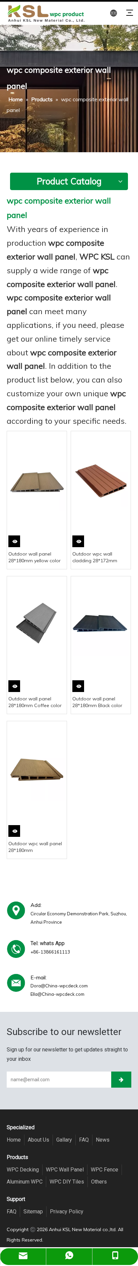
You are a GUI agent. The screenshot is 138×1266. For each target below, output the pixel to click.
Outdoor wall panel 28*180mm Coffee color (35, 702)
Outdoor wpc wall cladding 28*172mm (94, 557)
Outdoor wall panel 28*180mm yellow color (34, 557)
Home (14, 1140)
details (15, 543)
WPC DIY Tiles (67, 1181)
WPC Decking (23, 1169)
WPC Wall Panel (65, 1169)
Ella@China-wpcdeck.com (57, 994)
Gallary (64, 1140)
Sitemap (33, 1211)
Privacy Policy (66, 1211)
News (103, 1140)
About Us (38, 1140)
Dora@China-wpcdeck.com (59, 985)
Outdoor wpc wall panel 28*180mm (35, 847)
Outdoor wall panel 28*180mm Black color (97, 702)
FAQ (84, 1140)
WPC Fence (104, 1169)
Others (99, 1181)
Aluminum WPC (25, 1181)
